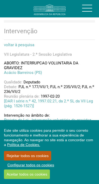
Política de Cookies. (23, 145)
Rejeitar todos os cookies (28, 156)
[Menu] (87, 8)
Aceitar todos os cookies (27, 174)
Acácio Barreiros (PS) (23, 72)
